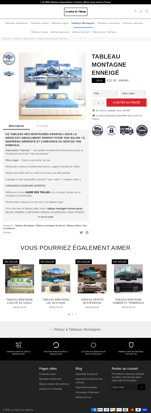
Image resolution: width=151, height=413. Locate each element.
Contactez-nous (47, 374)
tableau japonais (59, 32)
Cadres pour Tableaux (104, 32)
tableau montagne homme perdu (64, 208)
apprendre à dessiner (87, 374)
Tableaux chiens (40, 23)
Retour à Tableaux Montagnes (77, 329)
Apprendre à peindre (86, 387)
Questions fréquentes (50, 379)
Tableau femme (39, 32)
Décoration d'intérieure (87, 392)
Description (16, 126)
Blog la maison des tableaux (54, 384)
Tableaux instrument (108, 23)
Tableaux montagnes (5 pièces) (50, 225)
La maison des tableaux (22, 410)
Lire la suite (46, 216)
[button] (69, 314)
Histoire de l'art (83, 397)
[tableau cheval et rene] (46, 208)
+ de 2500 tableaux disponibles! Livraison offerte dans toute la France (75, 2)
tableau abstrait (81, 32)
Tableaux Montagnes (83, 23)
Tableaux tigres (60, 23)
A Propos (43, 126)
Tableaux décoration (16, 23)
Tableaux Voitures (133, 23)
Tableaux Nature (73, 225)
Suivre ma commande (50, 389)
